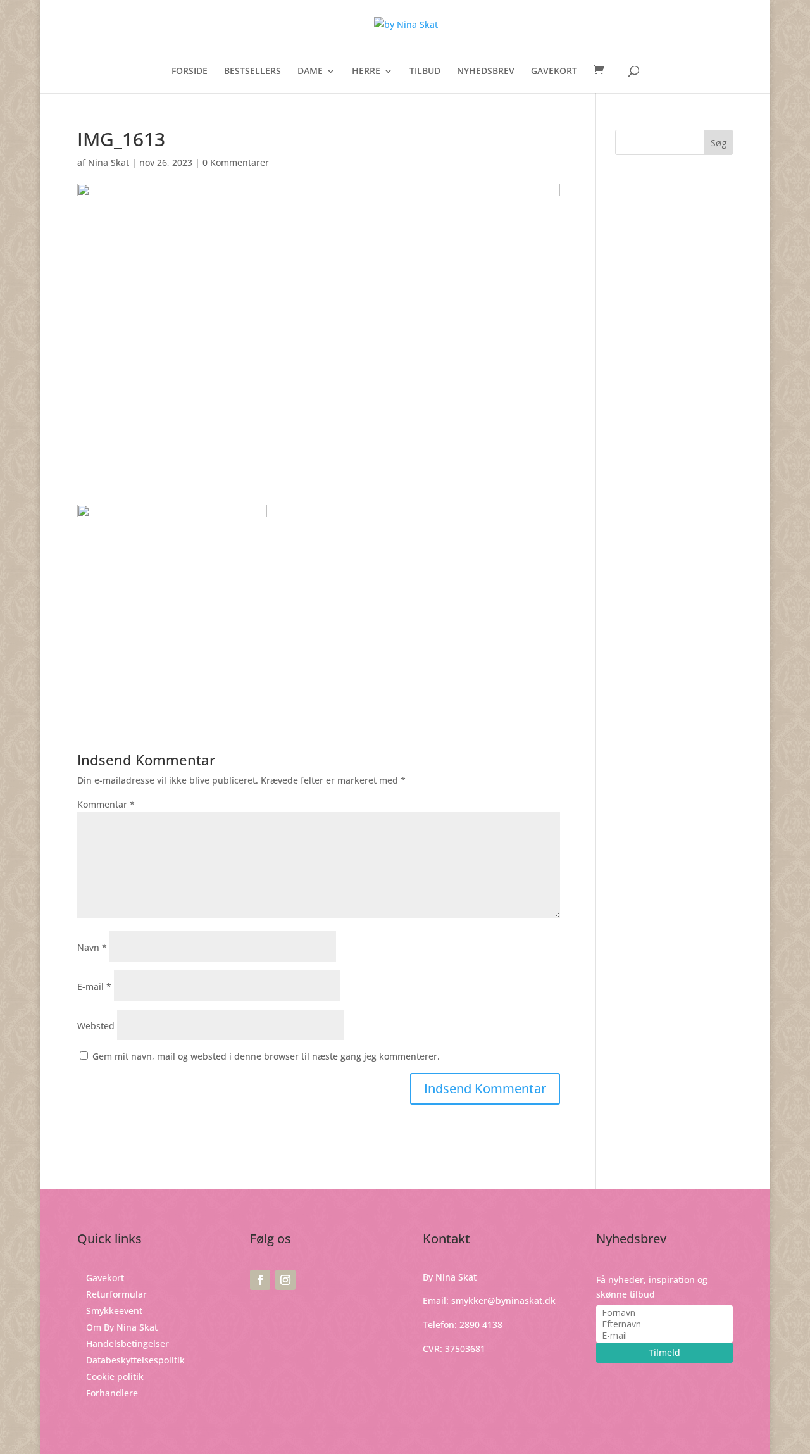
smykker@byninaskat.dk (503, 1300)
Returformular (116, 1294)
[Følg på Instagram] (285, 1280)
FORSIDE (189, 71)
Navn (92, 947)
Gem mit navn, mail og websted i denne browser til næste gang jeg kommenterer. (266, 1056)
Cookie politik (115, 1376)
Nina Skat (108, 162)
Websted (96, 1026)
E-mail (94, 987)
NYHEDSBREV (485, 71)
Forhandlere (112, 1393)
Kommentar (106, 804)
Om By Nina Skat (122, 1327)
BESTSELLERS (252, 71)
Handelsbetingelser (127, 1344)
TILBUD (424, 71)
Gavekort (105, 1278)
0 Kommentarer (235, 162)
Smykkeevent (114, 1311)
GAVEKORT (554, 71)
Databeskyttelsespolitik (135, 1360)
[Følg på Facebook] (260, 1280)
